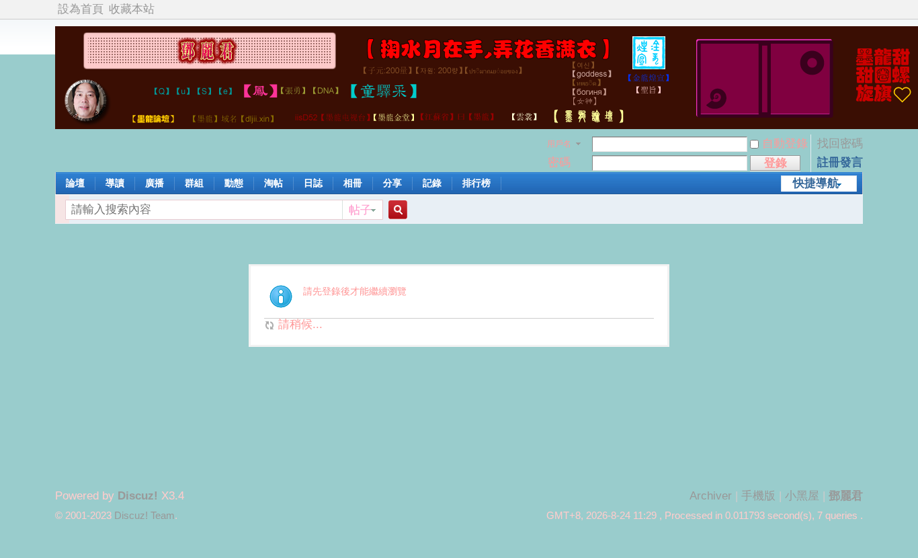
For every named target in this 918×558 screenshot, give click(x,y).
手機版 (758, 495)
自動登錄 (785, 143)
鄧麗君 (846, 495)
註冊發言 (840, 162)
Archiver (711, 495)
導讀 (115, 182)
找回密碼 (840, 143)
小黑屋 (802, 495)
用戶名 (559, 144)
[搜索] (396, 210)
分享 (392, 182)
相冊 (352, 182)
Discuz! (138, 495)
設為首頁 (80, 9)
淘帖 (273, 182)
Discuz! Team (144, 515)
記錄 (432, 182)
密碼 (559, 162)
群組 (194, 182)
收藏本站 (132, 9)
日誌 (313, 182)
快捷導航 (816, 183)
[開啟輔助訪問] (859, 9)
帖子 (360, 210)
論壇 (75, 182)
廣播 (154, 182)
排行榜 (476, 182)
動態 (233, 182)
